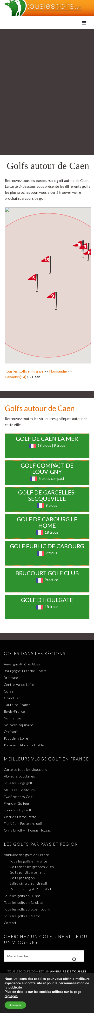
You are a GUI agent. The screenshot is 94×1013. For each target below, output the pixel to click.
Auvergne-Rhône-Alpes (22, 664)
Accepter (15, 1005)
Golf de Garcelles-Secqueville (47, 495)
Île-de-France (14, 711)
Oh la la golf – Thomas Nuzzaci (28, 830)
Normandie (58, 371)
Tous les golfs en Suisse (22, 896)
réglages (11, 996)
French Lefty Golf (17, 810)
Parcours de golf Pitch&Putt (31, 889)
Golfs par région (22, 878)
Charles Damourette (20, 817)
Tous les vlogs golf (18, 783)
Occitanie (11, 732)
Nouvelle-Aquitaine (19, 725)
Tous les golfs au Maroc (22, 916)
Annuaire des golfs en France (26, 855)
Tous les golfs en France (24, 371)
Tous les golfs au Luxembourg (27, 909)
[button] (56, 301)
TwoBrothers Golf (18, 797)
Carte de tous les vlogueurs (25, 769)
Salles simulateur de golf (28, 883)
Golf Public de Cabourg (47, 546)
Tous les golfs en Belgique (24, 902)
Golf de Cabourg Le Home (47, 522)
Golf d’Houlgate (47, 599)
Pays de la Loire (16, 738)
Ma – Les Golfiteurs (19, 790)
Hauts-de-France (17, 705)
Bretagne (11, 677)
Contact (10, 923)
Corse (9, 691)
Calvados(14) (15, 377)
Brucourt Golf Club (47, 572)
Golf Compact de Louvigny (47, 468)
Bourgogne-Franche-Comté (25, 671)
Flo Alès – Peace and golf (23, 823)
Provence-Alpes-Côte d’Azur (26, 745)
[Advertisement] (47, 78)
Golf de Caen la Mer (47, 438)
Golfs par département (27, 872)
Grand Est (12, 698)
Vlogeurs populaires (19, 776)
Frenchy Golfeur (17, 803)
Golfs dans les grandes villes (32, 867)
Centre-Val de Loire (19, 684)
